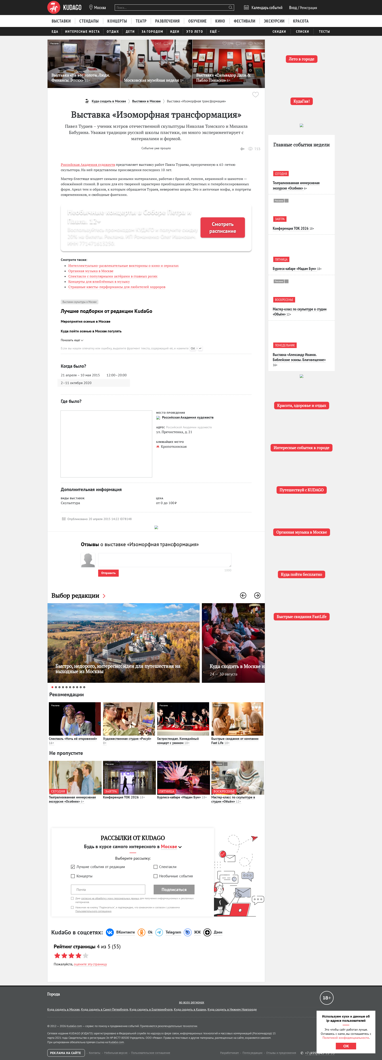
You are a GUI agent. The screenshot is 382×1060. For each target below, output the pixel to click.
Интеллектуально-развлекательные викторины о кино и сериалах (123, 265)
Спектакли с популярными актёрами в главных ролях (112, 276)
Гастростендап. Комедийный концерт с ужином (178, 741)
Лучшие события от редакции (100, 866)
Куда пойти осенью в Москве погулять (91, 331)
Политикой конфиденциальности (346, 1038)
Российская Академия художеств (88, 164)
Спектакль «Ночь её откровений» (73, 741)
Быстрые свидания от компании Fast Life (234, 741)
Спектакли (167, 866)
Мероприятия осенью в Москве (85, 321)
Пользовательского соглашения (93, 911)
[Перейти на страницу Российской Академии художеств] (158, 417)
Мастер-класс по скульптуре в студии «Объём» (233, 799)
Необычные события (176, 876)
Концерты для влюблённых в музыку (99, 281)
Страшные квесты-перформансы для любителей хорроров (116, 287)
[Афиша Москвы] (64, 7)
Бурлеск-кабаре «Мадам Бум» (182, 797)
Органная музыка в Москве (90, 271)
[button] (243, 595)
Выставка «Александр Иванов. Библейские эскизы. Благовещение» (299, 357)
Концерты (84, 876)
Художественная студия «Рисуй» (127, 741)
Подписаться (174, 889)
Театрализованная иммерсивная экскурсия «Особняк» (72, 799)
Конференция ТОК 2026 (124, 797)
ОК (346, 1046)
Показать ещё (71, 340)
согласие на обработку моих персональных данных (110, 898)
